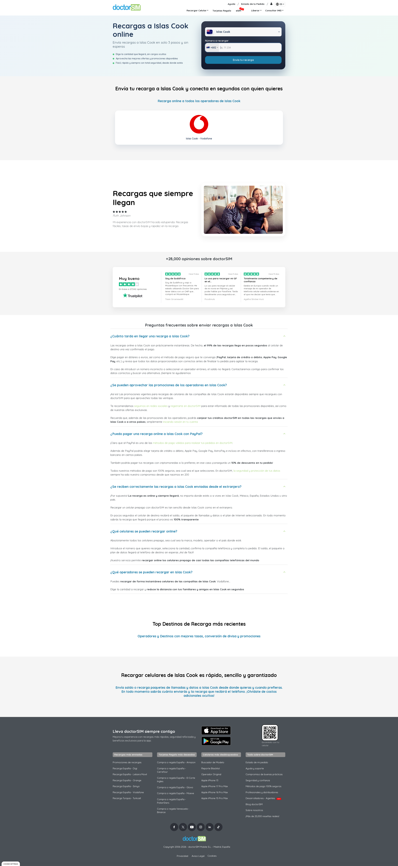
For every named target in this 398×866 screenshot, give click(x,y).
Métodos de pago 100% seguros (263, 786)
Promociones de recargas (127, 762)
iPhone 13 (209, 780)
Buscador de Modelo (212, 762)
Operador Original (211, 774)
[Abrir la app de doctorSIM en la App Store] (216, 730)
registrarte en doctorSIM (186, 406)
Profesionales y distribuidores (262, 792)
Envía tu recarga (243, 59)
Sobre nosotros (254, 810)
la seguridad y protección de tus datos (256, 470)
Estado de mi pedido (257, 762)
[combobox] (212, 47)
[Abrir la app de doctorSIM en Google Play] (216, 741)
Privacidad (182, 856)
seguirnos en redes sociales (151, 406)
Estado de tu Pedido (252, 3)
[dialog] (11, 863)
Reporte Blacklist (210, 768)
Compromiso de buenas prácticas (264, 774)
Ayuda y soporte (255, 768)
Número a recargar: (217, 40)
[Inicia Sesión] (271, 4)
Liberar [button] (255, 10)
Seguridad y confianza (258, 780)
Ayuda (231, 3)
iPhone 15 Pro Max (214, 798)
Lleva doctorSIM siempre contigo (144, 731)
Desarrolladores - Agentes (263, 798)
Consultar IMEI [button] (273, 10)
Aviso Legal (198, 856)
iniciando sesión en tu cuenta (180, 421)
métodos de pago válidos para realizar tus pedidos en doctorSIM (192, 442)
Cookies (212, 855)
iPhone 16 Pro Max (214, 792)
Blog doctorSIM (254, 804)
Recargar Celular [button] (197, 10)
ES (281, 4)
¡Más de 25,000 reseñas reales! (262, 816)
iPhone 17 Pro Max (214, 786)
